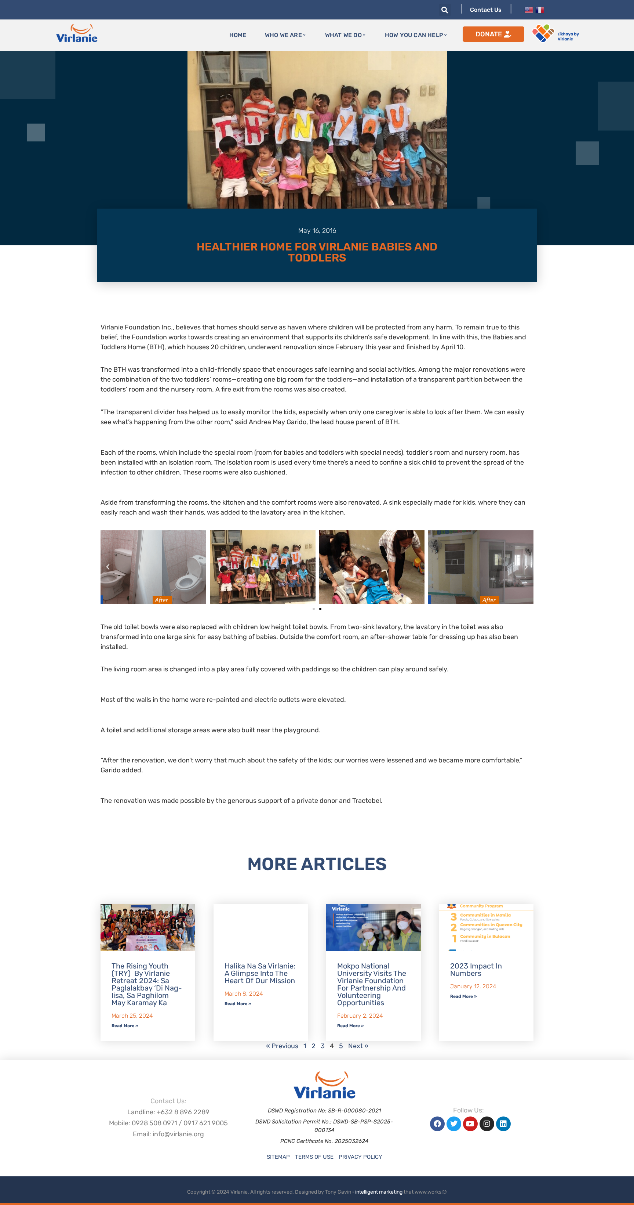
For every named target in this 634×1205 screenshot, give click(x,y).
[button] (445, 10)
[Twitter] (454, 1123)
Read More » (125, 1025)
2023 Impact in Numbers (476, 970)
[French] (539, 9)
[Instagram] (487, 1123)
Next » (358, 1046)
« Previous (282, 1046)
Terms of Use (314, 1157)
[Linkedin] (503, 1123)
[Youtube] (470, 1123)
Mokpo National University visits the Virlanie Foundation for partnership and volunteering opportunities (371, 984)
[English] (528, 9)
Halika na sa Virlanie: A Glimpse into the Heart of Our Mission (260, 973)
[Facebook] (437, 1123)
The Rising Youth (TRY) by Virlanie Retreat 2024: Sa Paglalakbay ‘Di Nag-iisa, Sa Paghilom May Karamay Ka (147, 984)
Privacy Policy (360, 1157)
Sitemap (278, 1157)
